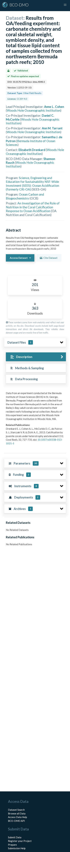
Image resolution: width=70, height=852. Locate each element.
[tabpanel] (35, 419)
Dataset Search (16, 809)
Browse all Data (16, 813)
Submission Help (17, 848)
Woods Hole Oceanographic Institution (33, 110)
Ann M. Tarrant (52, 128)
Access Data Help (17, 817)
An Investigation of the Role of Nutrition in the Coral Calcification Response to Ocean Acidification (33, 207)
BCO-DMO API (16, 820)
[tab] (36, 356)
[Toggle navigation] (65, 5)
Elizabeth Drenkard (32, 150)
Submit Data (14, 837)
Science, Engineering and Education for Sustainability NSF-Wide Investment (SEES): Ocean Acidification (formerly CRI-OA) (32, 183)
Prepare (12, 844)
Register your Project (20, 840)
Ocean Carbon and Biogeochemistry (25, 196)
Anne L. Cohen (54, 106)
